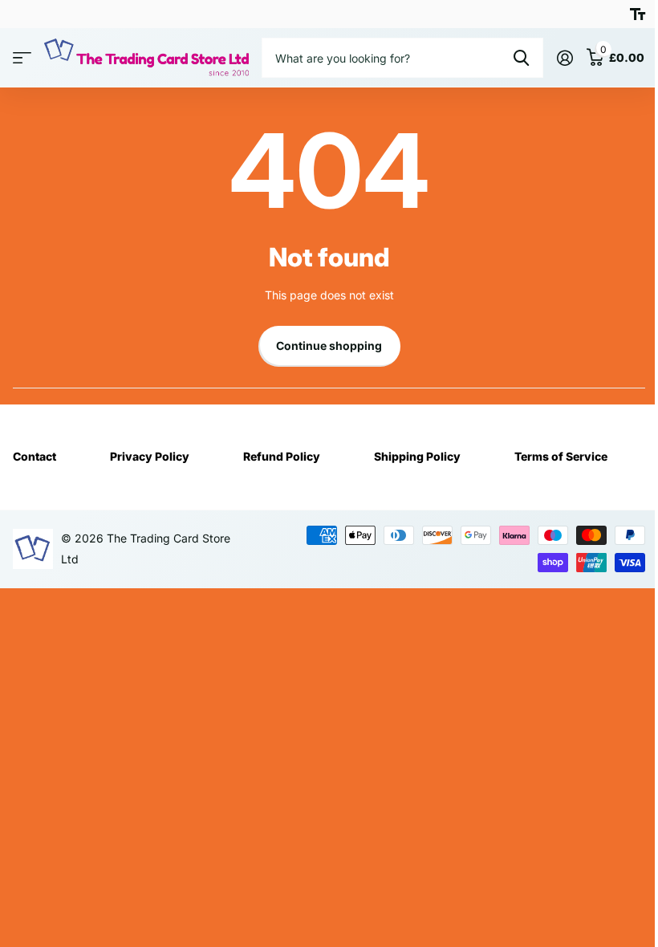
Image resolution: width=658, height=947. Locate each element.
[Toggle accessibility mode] (637, 14)
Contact (34, 456)
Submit (521, 58)
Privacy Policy (149, 456)
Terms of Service (560, 456)
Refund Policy (281, 456)
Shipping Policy (417, 456)
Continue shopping (329, 345)
